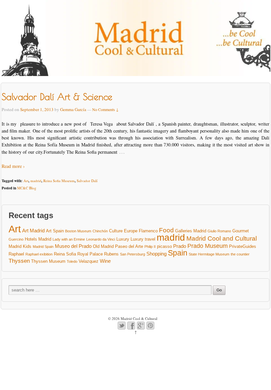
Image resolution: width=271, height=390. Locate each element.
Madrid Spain (43, 247)
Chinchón (100, 231)
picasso (164, 246)
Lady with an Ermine (69, 239)
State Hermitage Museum (209, 254)
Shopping (156, 253)
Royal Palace (90, 254)
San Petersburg (132, 254)
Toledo (72, 261)
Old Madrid (103, 246)
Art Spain (55, 230)
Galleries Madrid (190, 230)
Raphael (16, 254)
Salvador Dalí (87, 180)
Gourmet (240, 230)
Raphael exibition (39, 254)
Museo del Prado (73, 246)
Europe (130, 230)
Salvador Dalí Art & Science (57, 96)
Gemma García (73, 109)
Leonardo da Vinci (100, 239)
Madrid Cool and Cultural (221, 238)
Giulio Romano (219, 231)
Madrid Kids (20, 246)
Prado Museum (207, 246)
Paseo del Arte (129, 246)
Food (166, 230)
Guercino (16, 239)
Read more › (13, 166)
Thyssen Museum (48, 261)
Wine (105, 261)
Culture (116, 230)
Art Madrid (33, 230)
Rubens (111, 254)
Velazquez (88, 261)
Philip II (150, 247)
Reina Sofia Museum (59, 180)
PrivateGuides (242, 246)
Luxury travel (143, 239)
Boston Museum (78, 231)
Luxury (122, 239)
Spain (177, 253)
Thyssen (19, 261)
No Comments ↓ (105, 109)
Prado (179, 246)
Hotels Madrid (38, 239)
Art (25, 180)
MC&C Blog (26, 187)
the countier (240, 254)
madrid (35, 180)
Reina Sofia (65, 254)
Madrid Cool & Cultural (138, 318)
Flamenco (148, 230)
